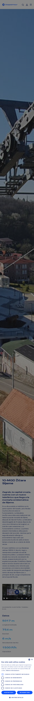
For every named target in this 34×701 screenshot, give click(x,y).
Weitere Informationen (12, 670)
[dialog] (17, 679)
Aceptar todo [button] (8, 692)
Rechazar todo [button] (25, 692)
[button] (17, 697)
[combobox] (29, 659)
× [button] (32, 659)
